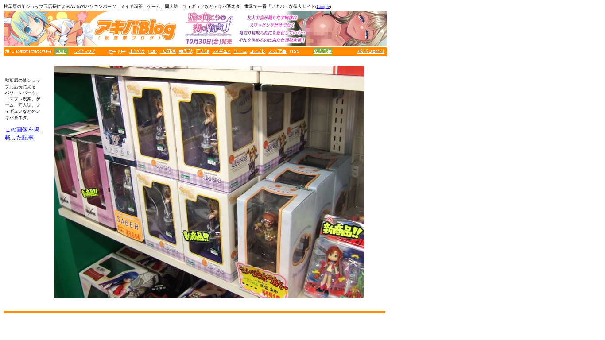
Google (323, 6)
